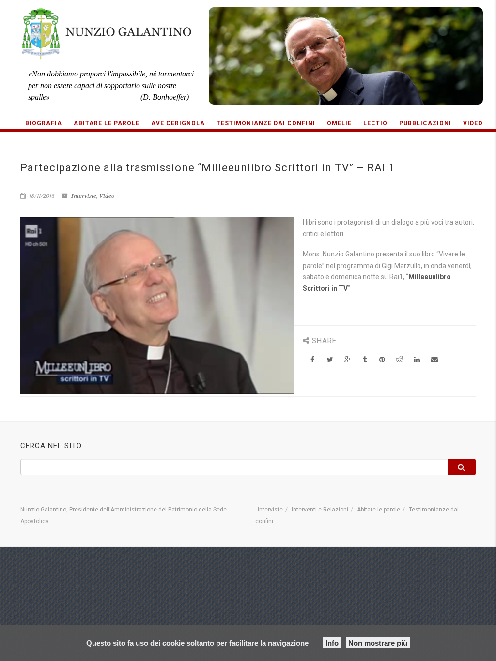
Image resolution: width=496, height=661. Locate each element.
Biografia (43, 123)
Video (473, 123)
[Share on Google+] (347, 360)
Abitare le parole (107, 123)
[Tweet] (330, 360)
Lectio (375, 123)
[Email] (435, 360)
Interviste (83, 196)
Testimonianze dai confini (266, 123)
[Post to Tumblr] (365, 360)
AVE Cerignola (178, 123)
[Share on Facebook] (313, 360)
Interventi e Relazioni (320, 509)
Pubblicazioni (425, 123)
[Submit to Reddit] (400, 360)
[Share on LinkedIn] (417, 360)
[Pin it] (382, 360)
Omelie (339, 123)
